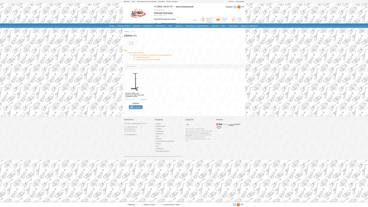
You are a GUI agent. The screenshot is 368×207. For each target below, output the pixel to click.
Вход (231, 1)
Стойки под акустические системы (148, 59)
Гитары (112, 26)
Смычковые (160, 26)
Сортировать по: (132, 66)
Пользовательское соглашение (146, 1)
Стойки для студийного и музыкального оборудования (152, 55)
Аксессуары (233, 26)
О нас (133, 1)
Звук (170, 26)
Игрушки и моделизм (249, 26)
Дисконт (215, 26)
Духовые (136, 26)
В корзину (137, 107)
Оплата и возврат (172, 1)
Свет (223, 26)
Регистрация (240, 1)
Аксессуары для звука (136, 53)
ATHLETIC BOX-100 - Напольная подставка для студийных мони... (134, 94)
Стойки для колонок (143, 57)
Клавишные (147, 26)
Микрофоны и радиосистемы (197, 26)
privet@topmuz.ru (131, 134)
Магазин (127, 1)
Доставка (161, 1)
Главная (126, 31)
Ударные (178, 26)
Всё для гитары (124, 26)
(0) (134, 99)
